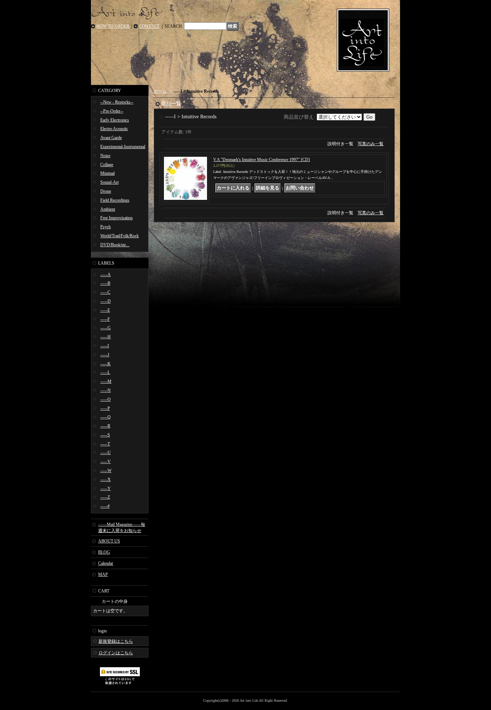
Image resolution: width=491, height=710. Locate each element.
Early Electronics (114, 120)
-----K (105, 363)
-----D (105, 301)
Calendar (105, 563)
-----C (105, 292)
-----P (105, 408)
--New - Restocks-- (116, 102)
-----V (105, 461)
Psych (105, 226)
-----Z (105, 497)
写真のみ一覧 (371, 143)
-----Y (105, 488)
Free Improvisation (116, 217)
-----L (105, 372)
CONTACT (149, 26)
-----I (104, 345)
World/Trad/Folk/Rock (119, 235)
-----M (105, 381)
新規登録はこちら (115, 641)
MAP (103, 574)
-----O (105, 399)
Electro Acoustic (114, 128)
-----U (105, 452)
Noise (105, 155)
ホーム (160, 91)
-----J (104, 354)
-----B (105, 283)
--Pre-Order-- (111, 111)
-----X (105, 479)
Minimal (107, 173)
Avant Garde (111, 137)
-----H (105, 336)
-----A (105, 274)
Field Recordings (114, 200)
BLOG (104, 552)
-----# (105, 506)
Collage (106, 164)
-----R (105, 426)
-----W (105, 470)
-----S (105, 435)
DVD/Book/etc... (114, 244)
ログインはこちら (115, 652)
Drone (105, 191)
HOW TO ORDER (112, 26)
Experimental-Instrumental (122, 146)
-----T (105, 443)
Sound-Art (109, 182)
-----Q (105, 417)
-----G (105, 327)
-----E (105, 310)
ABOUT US (109, 541)
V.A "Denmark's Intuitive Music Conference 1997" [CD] (261, 159)
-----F (105, 319)
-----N (105, 390)
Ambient (107, 209)
